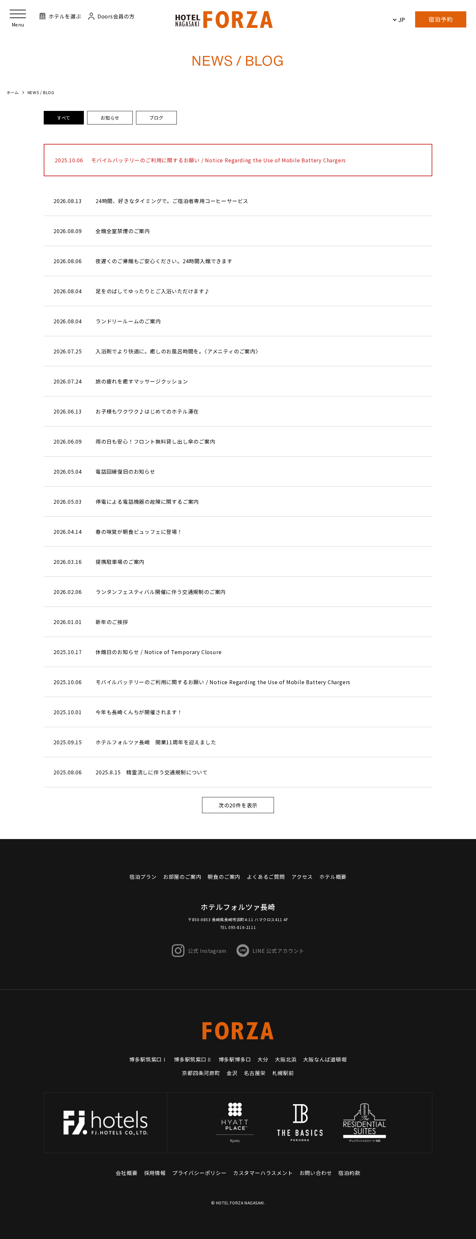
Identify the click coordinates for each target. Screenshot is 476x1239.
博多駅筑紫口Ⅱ (193, 1059)
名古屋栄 (255, 1073)
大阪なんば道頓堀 (324, 1059)
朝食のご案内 (224, 876)
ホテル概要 (332, 876)
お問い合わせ (316, 1173)
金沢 (232, 1073)
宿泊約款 (349, 1173)
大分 (262, 1059)
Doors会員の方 (116, 16)
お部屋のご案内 (182, 876)
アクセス (302, 876)
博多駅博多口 (235, 1059)
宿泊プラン (143, 876)
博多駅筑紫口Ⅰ (148, 1059)
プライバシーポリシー (199, 1173)
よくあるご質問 (266, 876)
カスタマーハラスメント (263, 1173)
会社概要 (126, 1173)
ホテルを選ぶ (65, 16)
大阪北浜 (286, 1059)
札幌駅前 (283, 1073)
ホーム (12, 92)
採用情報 (155, 1173)
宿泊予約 (440, 19)
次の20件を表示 (238, 805)
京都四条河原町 (201, 1073)
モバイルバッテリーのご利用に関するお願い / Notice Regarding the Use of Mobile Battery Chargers (218, 160)
